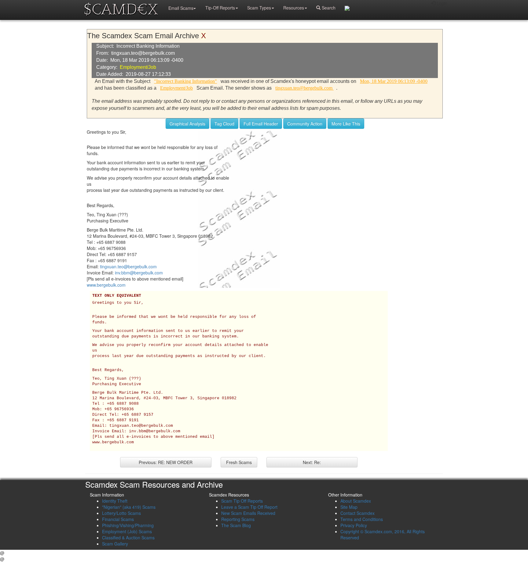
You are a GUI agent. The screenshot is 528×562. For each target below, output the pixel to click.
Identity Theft (114, 501)
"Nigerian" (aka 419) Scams (129, 507)
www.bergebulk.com (106, 285)
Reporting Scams (238, 519)
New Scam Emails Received (248, 513)
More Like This (346, 124)
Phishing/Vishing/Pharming (128, 525)
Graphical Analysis (187, 124)
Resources (293, 8)
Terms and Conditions (361, 519)
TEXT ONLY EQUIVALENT (116, 296)
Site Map (349, 507)
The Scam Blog (236, 525)
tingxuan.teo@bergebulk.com (128, 266)
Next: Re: (312, 462)
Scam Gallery (115, 544)
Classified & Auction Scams (128, 537)
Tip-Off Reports (220, 8)
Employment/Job (138, 67)
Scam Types (259, 8)
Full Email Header (261, 124)
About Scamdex (355, 501)
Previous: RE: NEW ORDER (166, 462)
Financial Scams (118, 519)
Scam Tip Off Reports (242, 501)
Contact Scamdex (357, 513)
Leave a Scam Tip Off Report (249, 507)
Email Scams (180, 8)
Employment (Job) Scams (127, 531)
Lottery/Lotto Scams (121, 513)
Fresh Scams (239, 462)
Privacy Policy (353, 525)
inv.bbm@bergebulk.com (139, 273)
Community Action (304, 124)
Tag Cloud (224, 124)
